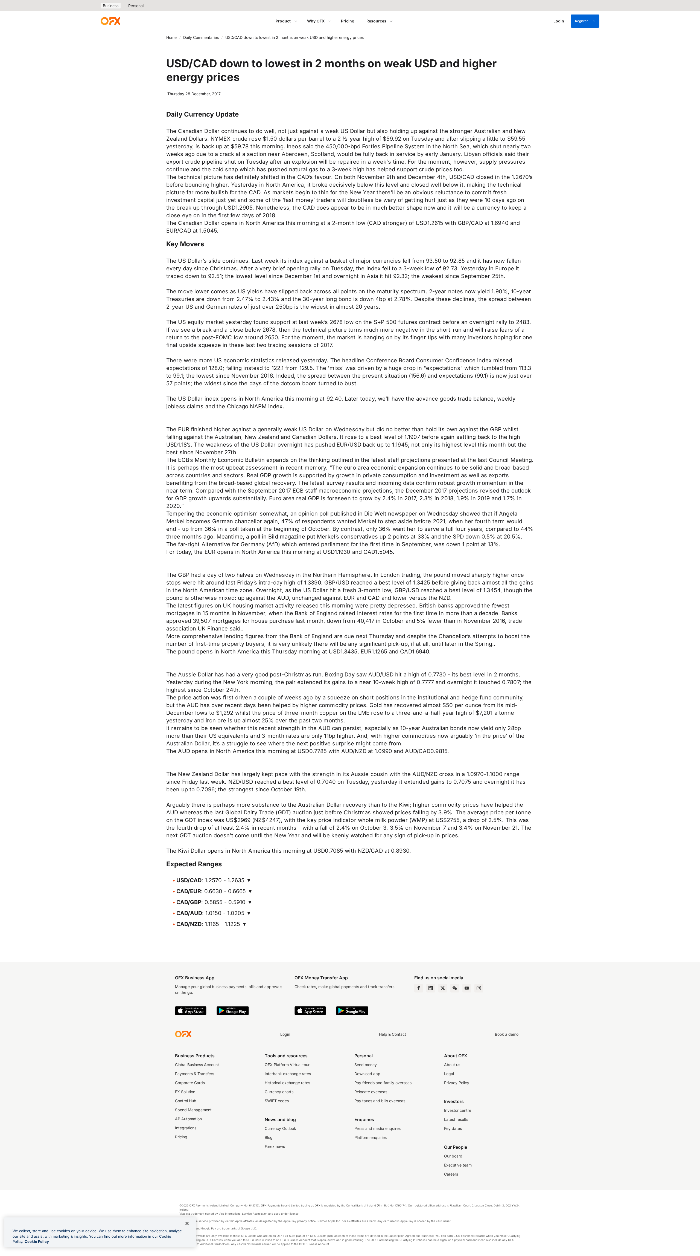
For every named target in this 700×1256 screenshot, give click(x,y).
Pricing (347, 21)
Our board (453, 1156)
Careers (451, 1174)
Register (581, 21)
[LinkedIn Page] (430, 988)
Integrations (185, 1127)
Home (171, 37)
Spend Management (193, 1109)
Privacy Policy (456, 1082)
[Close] (187, 1223)
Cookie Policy (37, 1241)
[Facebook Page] (418, 988)
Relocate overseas (370, 1091)
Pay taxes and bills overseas (379, 1100)
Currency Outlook (280, 1128)
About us (452, 1064)
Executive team (458, 1165)
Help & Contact (392, 1034)
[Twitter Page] (442, 988)
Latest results (456, 1119)
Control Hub (185, 1100)
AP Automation (188, 1118)
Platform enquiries (370, 1137)
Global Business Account (197, 1064)
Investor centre (457, 1110)
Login (285, 1034)
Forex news (275, 1146)
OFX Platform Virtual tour (287, 1064)
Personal (136, 5)
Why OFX (316, 21)
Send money (365, 1064)
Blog (269, 1137)
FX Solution (185, 1091)
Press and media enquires (377, 1128)
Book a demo (506, 1034)
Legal (449, 1073)
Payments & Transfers (194, 1073)
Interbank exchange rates (288, 1073)
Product (283, 21)
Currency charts (279, 1091)
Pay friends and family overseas (383, 1082)
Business (110, 5)
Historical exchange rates (287, 1082)
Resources (376, 21)
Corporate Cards (190, 1082)
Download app (367, 1073)
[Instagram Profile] (478, 988)
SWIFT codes (277, 1100)
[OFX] (110, 21)
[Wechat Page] (454, 988)
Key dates (453, 1128)
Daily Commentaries (201, 37)
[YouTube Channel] (466, 988)
